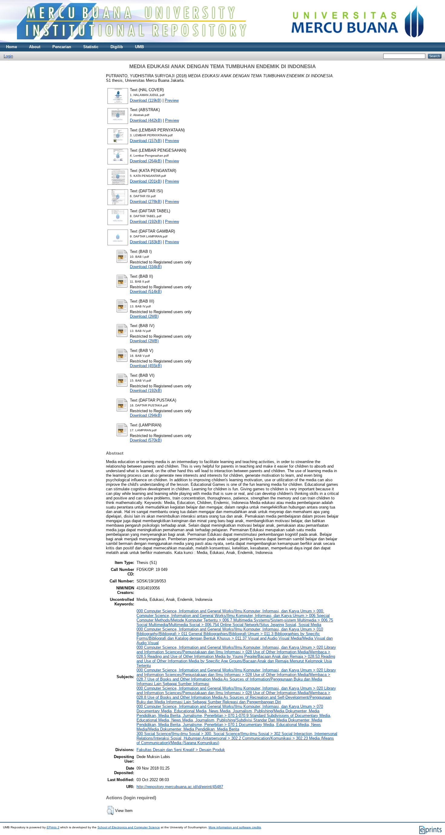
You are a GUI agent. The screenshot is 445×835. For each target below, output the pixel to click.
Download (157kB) (146, 140)
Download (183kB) (146, 242)
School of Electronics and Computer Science (128, 827)
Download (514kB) (146, 291)
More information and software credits (235, 827)
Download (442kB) (146, 120)
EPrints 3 (53, 827)
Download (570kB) (146, 440)
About (34, 47)
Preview (172, 100)
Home (11, 47)
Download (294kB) (146, 415)
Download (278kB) (146, 201)
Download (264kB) (146, 161)
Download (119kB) (145, 100)
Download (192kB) (146, 221)
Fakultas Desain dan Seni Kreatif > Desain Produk (181, 749)
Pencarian (61, 47)
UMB (139, 47)
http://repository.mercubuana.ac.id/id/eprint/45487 (180, 786)
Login (8, 56)
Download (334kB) (146, 266)
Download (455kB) (146, 365)
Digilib (116, 47)
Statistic (90, 47)
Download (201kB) (146, 181)
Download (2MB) (144, 316)
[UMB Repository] (222, 41)
